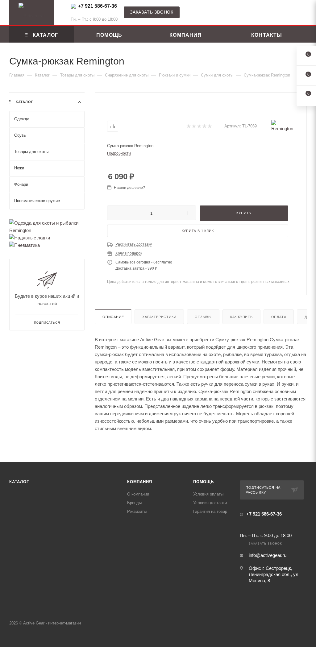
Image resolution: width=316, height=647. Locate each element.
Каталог (19, 481)
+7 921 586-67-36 (97, 6)
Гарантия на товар (210, 511)
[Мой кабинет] (304, 14)
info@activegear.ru (267, 555)
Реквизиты (137, 511)
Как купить (241, 317)
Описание (113, 317)
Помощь (203, 481)
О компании (138, 494)
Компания (139, 481)
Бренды (134, 502)
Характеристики (159, 317)
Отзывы (203, 317)
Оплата (278, 317)
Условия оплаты (208, 494)
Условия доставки (210, 502)
